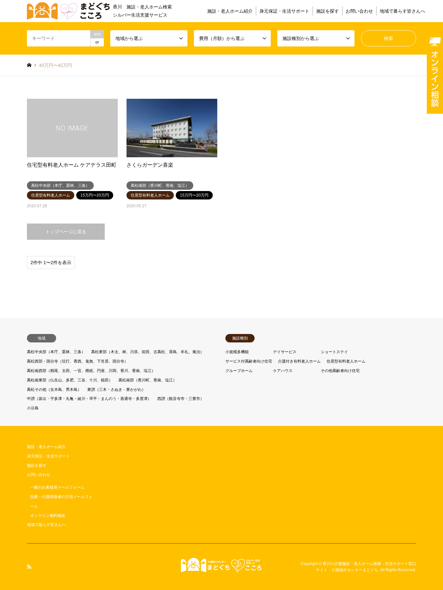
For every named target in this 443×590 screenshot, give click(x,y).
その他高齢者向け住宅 (340, 370)
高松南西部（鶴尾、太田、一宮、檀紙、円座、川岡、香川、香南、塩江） (91, 370)
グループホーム (239, 370)
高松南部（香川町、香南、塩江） (147, 380)
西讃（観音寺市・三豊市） (180, 398)
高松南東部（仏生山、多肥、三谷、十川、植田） (70, 380)
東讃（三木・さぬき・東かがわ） (116, 389)
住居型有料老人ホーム (346, 361)
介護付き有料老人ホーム (299, 361)
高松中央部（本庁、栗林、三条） (56, 352)
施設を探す (327, 11)
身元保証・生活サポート (284, 11)
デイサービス (284, 352)
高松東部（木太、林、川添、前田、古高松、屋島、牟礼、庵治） (147, 352)
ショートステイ (334, 352)
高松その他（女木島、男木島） (54, 389)
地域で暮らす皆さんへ (402, 11)
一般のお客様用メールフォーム (57, 487)
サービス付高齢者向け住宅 (248, 361)
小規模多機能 (237, 352)
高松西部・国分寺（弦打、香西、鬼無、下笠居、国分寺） (77, 361)
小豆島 (33, 408)
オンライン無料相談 (47, 515)
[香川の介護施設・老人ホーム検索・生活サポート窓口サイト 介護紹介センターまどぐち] (221, 568)
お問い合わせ (359, 11)
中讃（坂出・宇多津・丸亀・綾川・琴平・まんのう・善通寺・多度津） (89, 398)
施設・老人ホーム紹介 (230, 11)
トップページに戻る (65, 231)
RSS (29, 566)
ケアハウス (283, 370)
